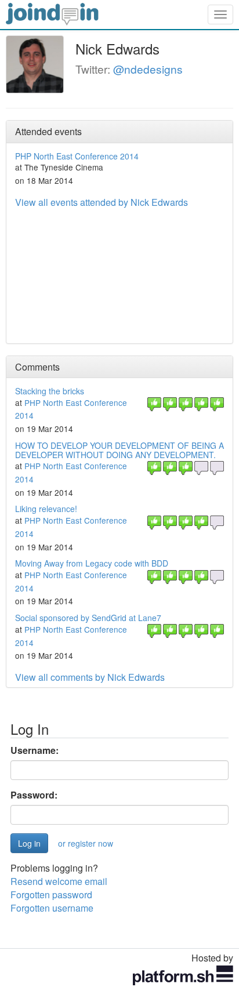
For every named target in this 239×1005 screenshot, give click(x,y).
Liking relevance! (46, 508)
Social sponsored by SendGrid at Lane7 (88, 617)
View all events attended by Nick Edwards (101, 202)
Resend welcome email (58, 881)
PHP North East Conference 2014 (77, 156)
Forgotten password (51, 894)
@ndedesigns (148, 69)
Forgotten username (51, 908)
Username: (34, 750)
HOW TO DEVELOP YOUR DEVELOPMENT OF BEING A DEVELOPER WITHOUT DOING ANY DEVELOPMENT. (119, 450)
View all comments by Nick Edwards (90, 677)
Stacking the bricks (49, 391)
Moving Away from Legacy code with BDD (91, 563)
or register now (85, 843)
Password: (33, 795)
